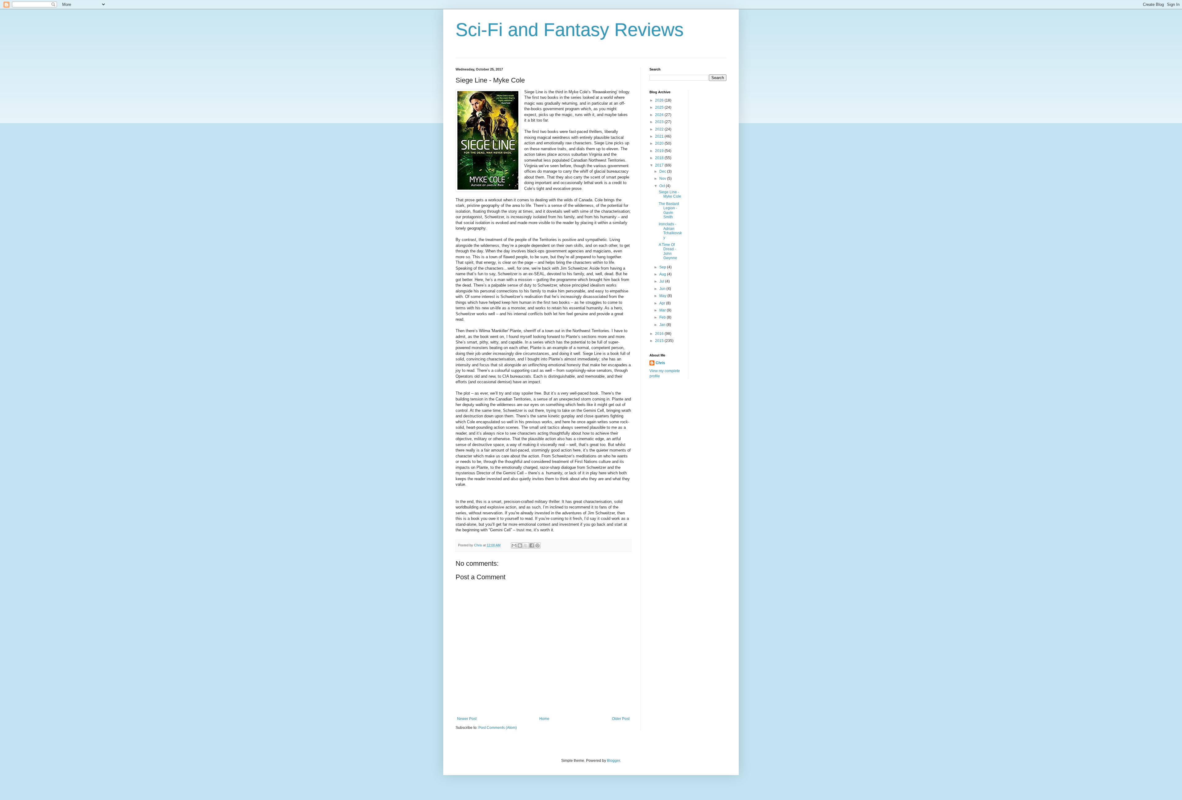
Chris (660, 363)
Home (544, 719)
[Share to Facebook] (532, 545)
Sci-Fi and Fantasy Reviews (570, 29)
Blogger (613, 760)
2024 (660, 115)
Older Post (620, 719)
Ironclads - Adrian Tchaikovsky (670, 230)
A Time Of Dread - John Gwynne (668, 251)
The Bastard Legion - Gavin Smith (669, 210)
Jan (662, 325)
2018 (660, 158)
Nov (663, 178)
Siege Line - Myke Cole (670, 194)
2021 (660, 136)
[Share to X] (526, 545)
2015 (660, 341)
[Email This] (514, 545)
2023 (660, 122)
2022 (660, 129)
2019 (660, 151)
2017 (660, 165)
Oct (662, 186)
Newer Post (466, 719)
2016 (660, 334)
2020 (660, 143)
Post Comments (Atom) (497, 728)
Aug (663, 274)
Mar (663, 310)
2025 (660, 107)
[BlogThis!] (520, 545)
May (663, 296)
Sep (663, 267)
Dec (663, 171)
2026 (660, 100)
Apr (662, 303)
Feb (663, 317)
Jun (662, 289)
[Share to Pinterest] (537, 545)
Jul (662, 281)
